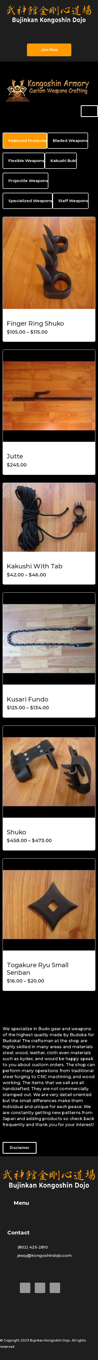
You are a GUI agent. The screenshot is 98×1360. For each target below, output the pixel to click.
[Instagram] (55, 1288)
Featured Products (27, 140)
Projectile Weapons (28, 180)
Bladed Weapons (70, 140)
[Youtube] (40, 1288)
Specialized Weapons (30, 200)
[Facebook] (25, 1288)
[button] (49, 33)
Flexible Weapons (26, 160)
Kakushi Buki (63, 160)
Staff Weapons (73, 200)
